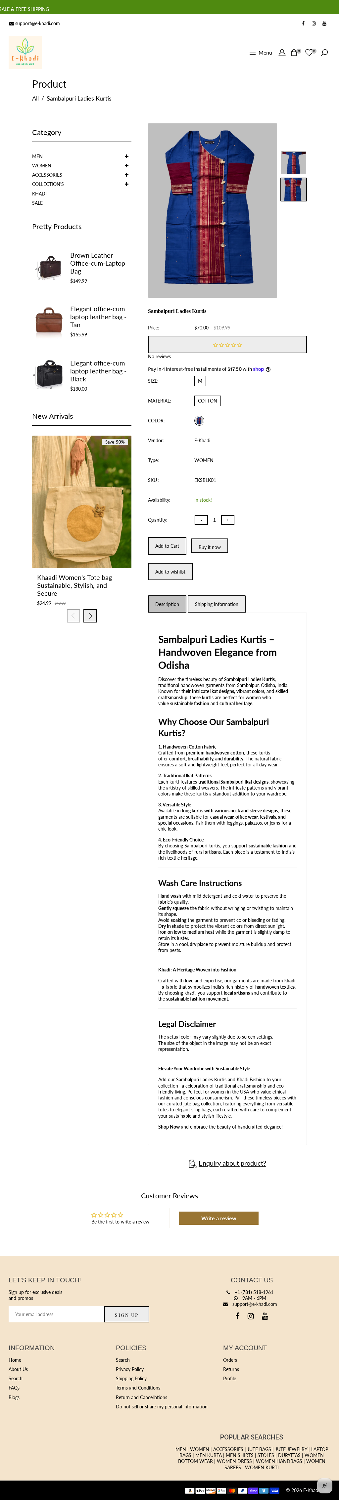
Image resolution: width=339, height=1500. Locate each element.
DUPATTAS (289, 1455)
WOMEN (41, 165)
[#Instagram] (314, 23)
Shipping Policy (131, 1378)
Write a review (218, 1218)
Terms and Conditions (138, 1388)
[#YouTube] (324, 23)
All (35, 98)
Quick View (98, 547)
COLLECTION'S (48, 184)
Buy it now (210, 547)
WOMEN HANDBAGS (279, 1461)
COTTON (207, 401)
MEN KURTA (208, 1455)
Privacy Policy (130, 1369)
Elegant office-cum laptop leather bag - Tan (98, 316)
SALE (37, 203)
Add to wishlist (81, 547)
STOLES (266, 1455)
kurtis (197, 810)
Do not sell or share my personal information (162, 1406)
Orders (230, 1360)
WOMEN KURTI (262, 1467)
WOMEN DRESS (234, 1461)
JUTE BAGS (259, 1449)
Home (15, 1360)
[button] (227, 345)
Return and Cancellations (141, 1397)
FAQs (14, 1388)
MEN (37, 156)
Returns (231, 1369)
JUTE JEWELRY (291, 1449)
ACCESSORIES (47, 175)
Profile (229, 1378)
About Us (18, 1369)
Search (16, 1378)
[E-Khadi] (25, 52)
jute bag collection (202, 1103)
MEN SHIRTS (240, 1455)
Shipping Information (216, 604)
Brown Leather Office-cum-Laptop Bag (97, 263)
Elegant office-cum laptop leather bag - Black (98, 371)
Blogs (14, 1397)
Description (167, 604)
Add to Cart (65, 547)
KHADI (39, 193)
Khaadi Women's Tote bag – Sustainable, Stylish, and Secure (77, 585)
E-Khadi (202, 440)
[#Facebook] (303, 23)
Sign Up (127, 1315)
